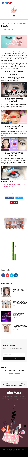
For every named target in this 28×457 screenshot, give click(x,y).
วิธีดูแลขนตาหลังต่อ (9, 186)
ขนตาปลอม (6, 31)
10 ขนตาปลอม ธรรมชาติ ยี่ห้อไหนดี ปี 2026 (15, 185)
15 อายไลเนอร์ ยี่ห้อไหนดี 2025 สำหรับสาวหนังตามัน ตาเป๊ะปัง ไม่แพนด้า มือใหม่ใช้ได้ (20, 302)
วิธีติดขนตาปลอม (13, 31)
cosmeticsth (8, 57)
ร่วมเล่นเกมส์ (17, 373)
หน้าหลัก (5, 370)
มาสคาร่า (10, 370)
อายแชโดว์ (15, 370)
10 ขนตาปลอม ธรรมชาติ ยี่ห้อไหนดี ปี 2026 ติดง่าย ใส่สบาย (20, 290)
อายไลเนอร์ (21, 370)
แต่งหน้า (22, 31)
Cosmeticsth (5, 396)
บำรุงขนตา (11, 373)
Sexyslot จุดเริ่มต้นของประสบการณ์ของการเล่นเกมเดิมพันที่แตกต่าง (19, 315)
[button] (14, 16)
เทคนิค (18, 31)
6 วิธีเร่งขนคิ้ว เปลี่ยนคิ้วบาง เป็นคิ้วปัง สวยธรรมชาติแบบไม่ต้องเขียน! (20, 327)
